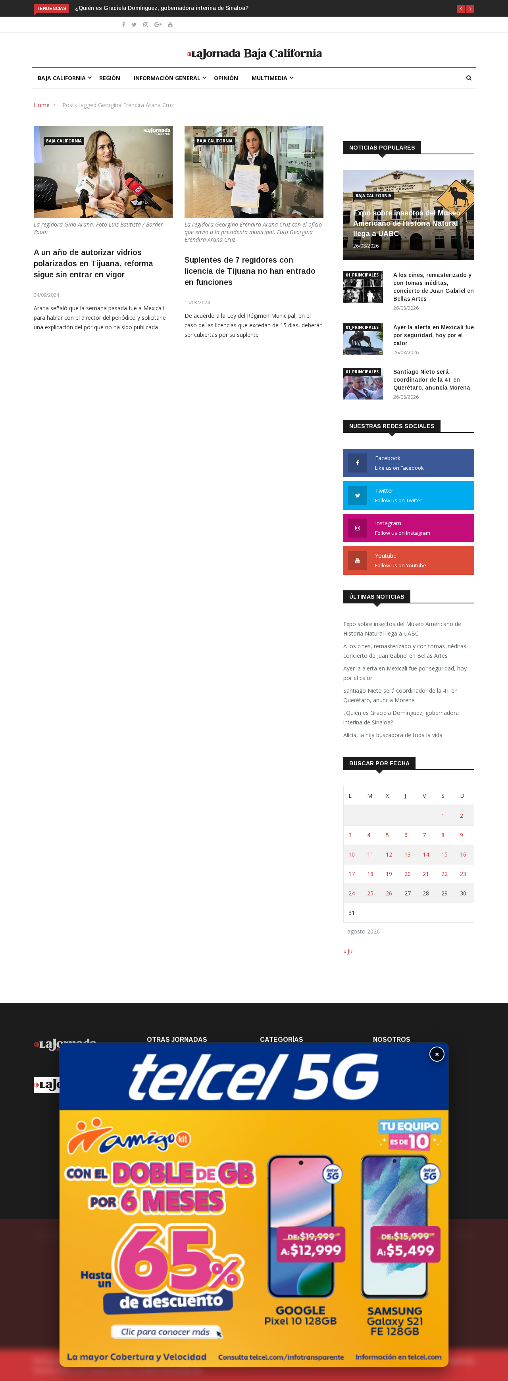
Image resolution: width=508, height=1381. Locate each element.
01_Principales (362, 275)
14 (426, 854)
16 (463, 854)
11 (370, 854)
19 (389, 874)
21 (426, 874)
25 (370, 893)
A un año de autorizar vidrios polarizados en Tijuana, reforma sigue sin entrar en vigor (93, 263)
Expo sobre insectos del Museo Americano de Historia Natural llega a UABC (406, 223)
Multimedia (269, 78)
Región (109, 78)
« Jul (348, 951)
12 (389, 854)
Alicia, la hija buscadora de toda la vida (393, 735)
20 (407, 874)
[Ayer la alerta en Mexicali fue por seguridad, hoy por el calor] (365, 340)
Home (42, 105)
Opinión (226, 78)
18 (370, 874)
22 (444, 874)
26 (389, 893)
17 (351, 874)
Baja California (62, 78)
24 (351, 893)
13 (407, 854)
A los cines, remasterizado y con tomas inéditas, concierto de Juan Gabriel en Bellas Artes (405, 650)
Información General (167, 78)
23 (463, 874)
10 (351, 854)
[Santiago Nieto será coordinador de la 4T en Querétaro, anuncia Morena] (365, 385)
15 (444, 854)
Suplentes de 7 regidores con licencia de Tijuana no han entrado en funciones (250, 270)
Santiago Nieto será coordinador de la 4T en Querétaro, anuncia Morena (431, 380)
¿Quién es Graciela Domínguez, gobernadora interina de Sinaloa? (161, 8)
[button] (461, 9)
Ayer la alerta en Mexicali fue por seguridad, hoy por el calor (433, 335)
